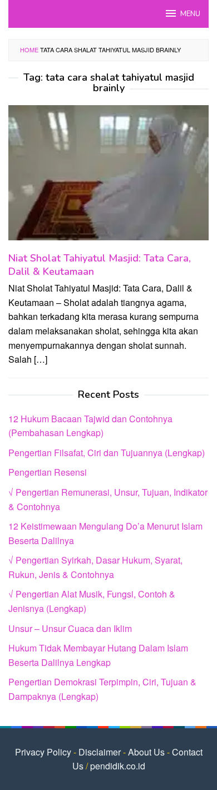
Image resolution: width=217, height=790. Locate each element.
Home (29, 49)
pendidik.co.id (117, 765)
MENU (190, 14)
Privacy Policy (43, 751)
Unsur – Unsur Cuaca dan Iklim (70, 628)
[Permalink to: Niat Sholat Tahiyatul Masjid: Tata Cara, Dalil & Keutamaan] (108, 177)
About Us (146, 751)
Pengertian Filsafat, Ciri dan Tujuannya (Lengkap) (106, 452)
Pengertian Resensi (47, 472)
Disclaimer (99, 751)
